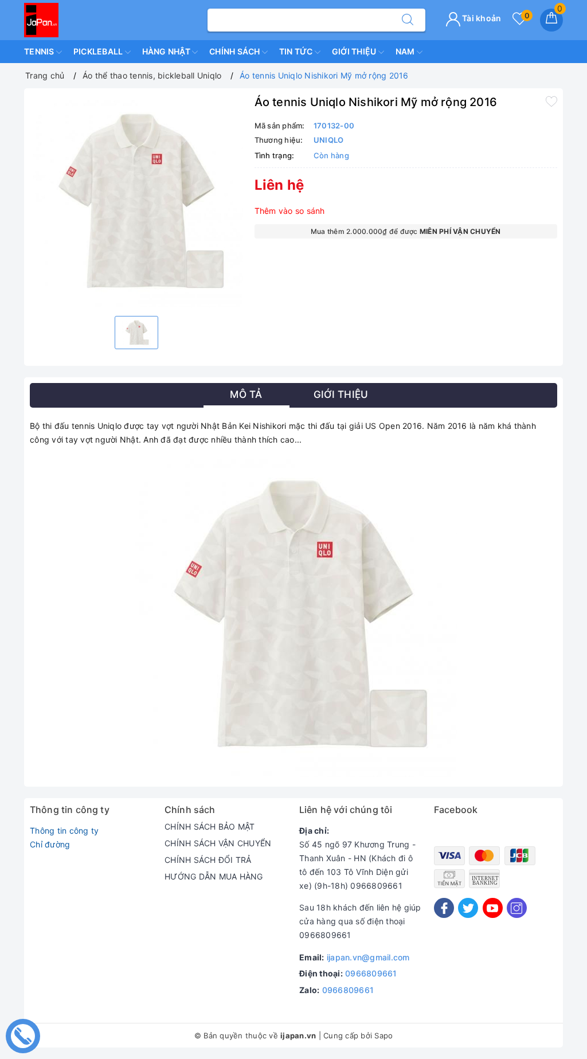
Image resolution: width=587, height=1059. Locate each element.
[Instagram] (517, 908)
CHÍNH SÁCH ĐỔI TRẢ (208, 860)
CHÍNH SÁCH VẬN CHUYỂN (218, 843)
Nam (406, 51)
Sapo (383, 1035)
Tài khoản (481, 18)
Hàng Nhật (167, 51)
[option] (136, 200)
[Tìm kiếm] (407, 20)
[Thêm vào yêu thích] (551, 101)
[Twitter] (468, 908)
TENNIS (40, 51)
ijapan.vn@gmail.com (368, 957)
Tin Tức (297, 51)
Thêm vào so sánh (290, 211)
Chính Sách (235, 51)
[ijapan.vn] (41, 19)
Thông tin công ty (64, 830)
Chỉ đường (50, 844)
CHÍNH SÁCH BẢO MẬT (210, 826)
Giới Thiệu (355, 51)
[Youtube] (493, 908)
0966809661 (371, 973)
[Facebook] (444, 908)
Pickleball (99, 51)
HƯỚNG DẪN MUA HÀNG (214, 876)
